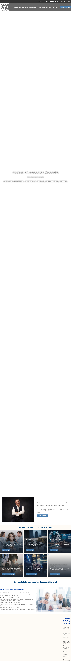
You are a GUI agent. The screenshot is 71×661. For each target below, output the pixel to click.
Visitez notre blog (54, 574)
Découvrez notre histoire (8, 574)
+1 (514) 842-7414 (39, 1)
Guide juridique (46, 7)
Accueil (16, 7)
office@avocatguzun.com (52, 1)
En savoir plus (5, 550)
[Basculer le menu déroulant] (37, 7)
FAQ (40, 7)
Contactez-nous (65, 7)
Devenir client (55, 7)
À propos (21, 7)
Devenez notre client (31, 574)
